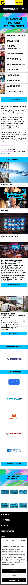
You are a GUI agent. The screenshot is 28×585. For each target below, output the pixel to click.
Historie (4, 525)
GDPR (3, 536)
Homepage (5, 514)
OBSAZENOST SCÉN (7, 151)
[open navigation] (25, 2)
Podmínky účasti (7, 531)
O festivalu (5, 520)
